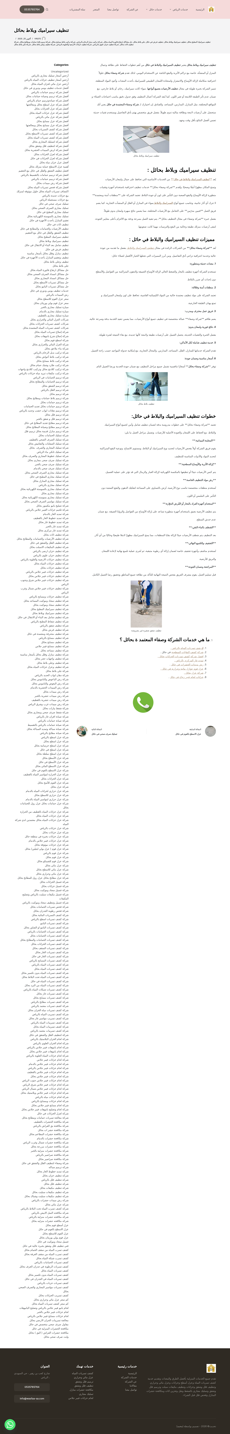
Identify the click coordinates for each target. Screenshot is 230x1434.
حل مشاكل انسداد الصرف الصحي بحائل (48, 274)
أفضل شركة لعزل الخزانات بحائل (51, 154)
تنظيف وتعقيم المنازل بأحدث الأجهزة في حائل (44, 257)
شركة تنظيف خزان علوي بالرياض (106, 44)
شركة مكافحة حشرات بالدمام (53, 1138)
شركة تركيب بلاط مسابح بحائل (63, 42)
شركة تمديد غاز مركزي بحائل (53, 530)
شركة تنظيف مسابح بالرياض (54, 637)
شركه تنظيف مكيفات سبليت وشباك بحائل (46, 1196)
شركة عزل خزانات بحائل (55, 832)
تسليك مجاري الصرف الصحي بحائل (50, 207)
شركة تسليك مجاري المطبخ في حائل (49, 476)
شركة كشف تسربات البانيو (54, 923)
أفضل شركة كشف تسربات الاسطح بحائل (47, 133)
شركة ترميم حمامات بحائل (54, 402)
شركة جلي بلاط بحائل (22, 44)
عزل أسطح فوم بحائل (57, 1225)
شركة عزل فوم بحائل (57, 857)
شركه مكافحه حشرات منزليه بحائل (50, 1220)
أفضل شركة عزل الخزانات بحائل (51, 108)
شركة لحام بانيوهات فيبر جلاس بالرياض (48, 1047)
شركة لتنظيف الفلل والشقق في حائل (49, 1034)
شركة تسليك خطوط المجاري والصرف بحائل (45, 456)
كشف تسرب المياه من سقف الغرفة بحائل (46, 1254)
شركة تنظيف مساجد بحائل (55, 650)
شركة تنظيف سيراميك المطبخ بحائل (50, 609)
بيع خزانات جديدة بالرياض (55, 195)
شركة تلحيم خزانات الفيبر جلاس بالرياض (47, 509)
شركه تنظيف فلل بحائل (56, 1183)
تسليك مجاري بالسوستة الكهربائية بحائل (48, 216)
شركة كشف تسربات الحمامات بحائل (49, 935)
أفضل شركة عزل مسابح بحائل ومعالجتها (47, 125)
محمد (180, 1426)
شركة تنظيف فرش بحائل (55, 629)
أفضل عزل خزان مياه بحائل (54, 162)
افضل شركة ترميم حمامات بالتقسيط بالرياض (45, 174)
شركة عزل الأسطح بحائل (55, 757)
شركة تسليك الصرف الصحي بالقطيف (49, 439)
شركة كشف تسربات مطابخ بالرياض (50, 1001)
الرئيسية (200, 9)
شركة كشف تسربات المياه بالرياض (50, 964)
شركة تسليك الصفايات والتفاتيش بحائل (48, 443)
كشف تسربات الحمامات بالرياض (51, 1262)
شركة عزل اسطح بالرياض (54, 737)
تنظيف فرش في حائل (154, 42)
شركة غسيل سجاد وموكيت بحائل (51, 890)
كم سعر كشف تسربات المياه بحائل (50, 1303)
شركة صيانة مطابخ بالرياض (54, 733)
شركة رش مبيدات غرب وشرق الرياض (48, 704)
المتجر (96, 9)
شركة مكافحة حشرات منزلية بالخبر (50, 1150)
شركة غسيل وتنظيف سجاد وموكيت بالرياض (45, 902)
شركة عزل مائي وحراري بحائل (52, 873)
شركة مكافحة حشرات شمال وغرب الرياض (46, 1142)
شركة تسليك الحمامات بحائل (53, 435)
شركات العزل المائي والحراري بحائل (49, 319)
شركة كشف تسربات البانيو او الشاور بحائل (46, 927)
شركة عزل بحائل (60, 786)
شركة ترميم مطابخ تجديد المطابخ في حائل (46, 422)
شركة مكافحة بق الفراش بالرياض (51, 1125)
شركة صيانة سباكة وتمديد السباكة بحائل (48, 728)
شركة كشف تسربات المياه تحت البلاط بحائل (45, 977)
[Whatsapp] (10, 1424)
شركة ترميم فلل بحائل (57, 414)
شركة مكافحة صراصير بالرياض (52, 1154)
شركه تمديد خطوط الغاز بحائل (53, 1171)
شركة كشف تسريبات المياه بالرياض (50, 1022)
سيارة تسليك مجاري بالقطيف (53, 315)
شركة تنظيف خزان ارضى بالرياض (51, 551)
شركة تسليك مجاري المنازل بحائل (51, 480)
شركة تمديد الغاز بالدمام (56, 514)
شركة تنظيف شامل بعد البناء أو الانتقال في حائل (43, 617)
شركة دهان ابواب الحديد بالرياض (51, 675)
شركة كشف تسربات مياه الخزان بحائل (48, 1010)
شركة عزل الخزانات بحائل (55, 778)
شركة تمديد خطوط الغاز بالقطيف (51, 518)
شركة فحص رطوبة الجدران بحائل (51, 910)
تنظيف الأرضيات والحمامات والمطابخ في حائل (44, 228)
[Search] (47, 9)
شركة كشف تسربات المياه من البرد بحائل (47, 985)
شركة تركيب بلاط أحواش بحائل (52, 356)
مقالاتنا (133, 1385)
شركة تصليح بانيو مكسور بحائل (52, 505)
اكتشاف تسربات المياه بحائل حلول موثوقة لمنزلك (43, 191)
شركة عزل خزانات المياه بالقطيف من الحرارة (44, 811)
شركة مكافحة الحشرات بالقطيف (51, 1121)
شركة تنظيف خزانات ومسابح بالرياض (49, 596)
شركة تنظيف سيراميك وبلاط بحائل (50, 613)
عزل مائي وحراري (83, 1377)
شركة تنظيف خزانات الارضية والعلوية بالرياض (74, 44)
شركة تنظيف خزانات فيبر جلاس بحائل (48, 576)
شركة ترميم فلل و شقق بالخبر (52, 418)
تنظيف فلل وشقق (83, 1385)
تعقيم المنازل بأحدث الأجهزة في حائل (49, 220)
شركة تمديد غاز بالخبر (57, 526)
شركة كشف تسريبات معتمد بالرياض (49, 1030)
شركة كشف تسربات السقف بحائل (50, 948)
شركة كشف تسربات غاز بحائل (52, 993)
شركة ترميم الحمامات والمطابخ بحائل (49, 381)
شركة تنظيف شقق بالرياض (54, 625)
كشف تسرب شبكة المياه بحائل (52, 1258)
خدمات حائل (155, 9)
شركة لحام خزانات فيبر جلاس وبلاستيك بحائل (45, 1092)
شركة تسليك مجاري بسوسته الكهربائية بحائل (45, 497)
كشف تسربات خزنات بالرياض (53, 1283)
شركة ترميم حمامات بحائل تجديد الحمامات (46, 406)
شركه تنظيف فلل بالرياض (55, 1179)
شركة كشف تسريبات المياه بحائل (51, 1026)
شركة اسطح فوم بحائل (56, 340)
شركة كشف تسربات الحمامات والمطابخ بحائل (44, 939)
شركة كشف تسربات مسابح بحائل (51, 997)
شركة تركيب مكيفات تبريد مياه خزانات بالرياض (44, 373)
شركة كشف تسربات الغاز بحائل (52, 952)
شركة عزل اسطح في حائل (54, 749)
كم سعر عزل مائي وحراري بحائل (51, 1299)
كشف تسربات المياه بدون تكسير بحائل (48, 1274)
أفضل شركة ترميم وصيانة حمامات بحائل (47, 96)
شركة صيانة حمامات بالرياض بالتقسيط (48, 724)
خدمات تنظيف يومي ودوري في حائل (49, 290)
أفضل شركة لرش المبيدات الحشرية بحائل (47, 150)
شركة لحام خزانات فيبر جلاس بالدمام (49, 1063)
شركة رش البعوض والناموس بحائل (50, 683)
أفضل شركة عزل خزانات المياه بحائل (49, 112)
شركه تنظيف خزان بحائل (55, 1175)
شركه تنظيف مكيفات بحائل (54, 1187)
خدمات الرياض (180, 9)
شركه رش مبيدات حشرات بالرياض (50, 1200)
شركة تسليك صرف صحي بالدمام (51, 468)
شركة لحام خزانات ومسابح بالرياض (50, 1101)
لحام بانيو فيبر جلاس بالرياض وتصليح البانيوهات (44, 1307)
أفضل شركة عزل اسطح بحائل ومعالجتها (47, 104)
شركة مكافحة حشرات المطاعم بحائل (49, 1134)
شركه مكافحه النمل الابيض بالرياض (50, 1212)
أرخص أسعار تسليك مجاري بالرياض (50, 75)
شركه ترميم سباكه (59, 1167)
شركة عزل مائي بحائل (57, 865)
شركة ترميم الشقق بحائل (55, 385)
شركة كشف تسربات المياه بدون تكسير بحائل (45, 972)
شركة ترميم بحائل (58, 393)
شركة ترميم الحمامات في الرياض (51, 377)
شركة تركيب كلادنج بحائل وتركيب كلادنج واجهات (43, 369)
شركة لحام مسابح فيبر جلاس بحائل (50, 1105)
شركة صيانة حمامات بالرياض (53, 720)
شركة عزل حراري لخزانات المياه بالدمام (47, 791)
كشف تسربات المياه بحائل (55, 1270)
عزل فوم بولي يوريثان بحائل (54, 1237)
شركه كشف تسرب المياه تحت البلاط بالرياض (45, 1208)
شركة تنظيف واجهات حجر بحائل (52, 658)
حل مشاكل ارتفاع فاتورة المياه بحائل (118, 42)
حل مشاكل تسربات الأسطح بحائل (51, 282)
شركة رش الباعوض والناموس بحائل (50, 679)
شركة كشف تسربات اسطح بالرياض (50, 919)
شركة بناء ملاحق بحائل (57, 348)
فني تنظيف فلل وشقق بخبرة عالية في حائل (46, 1245)
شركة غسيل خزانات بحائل (55, 886)
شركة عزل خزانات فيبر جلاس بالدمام (49, 840)
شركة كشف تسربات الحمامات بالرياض (48, 931)
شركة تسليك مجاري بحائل (55, 493)
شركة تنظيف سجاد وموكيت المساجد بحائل (46, 600)
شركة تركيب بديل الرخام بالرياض (89, 42)
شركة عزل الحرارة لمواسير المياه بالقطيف (46, 774)
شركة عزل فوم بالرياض (56, 853)
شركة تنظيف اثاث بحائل (56, 534)
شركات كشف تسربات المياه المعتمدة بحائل (46, 327)
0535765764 (32, 9)
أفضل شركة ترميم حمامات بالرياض (50, 92)
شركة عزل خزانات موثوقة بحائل (51, 844)
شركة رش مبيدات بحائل (56, 691)
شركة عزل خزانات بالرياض (54, 828)
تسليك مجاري (86, 1393)
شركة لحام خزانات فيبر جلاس (53, 1059)
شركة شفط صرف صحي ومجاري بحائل (48, 712)
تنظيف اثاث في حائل (58, 224)
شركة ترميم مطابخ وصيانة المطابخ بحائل (47, 427)
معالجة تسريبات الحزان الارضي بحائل (49, 1320)
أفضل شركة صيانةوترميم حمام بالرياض (48, 100)
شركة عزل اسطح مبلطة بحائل (52, 753)
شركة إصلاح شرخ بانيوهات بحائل (51, 336)
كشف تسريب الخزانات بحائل (53, 1295)
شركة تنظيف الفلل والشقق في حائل (49, 542)
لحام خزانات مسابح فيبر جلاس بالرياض (48, 1316)
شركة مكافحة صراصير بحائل (53, 1159)
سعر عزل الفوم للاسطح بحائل (53, 298)
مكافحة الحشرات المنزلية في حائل (50, 1328)
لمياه (74, 1373)
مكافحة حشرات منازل (81, 1389)
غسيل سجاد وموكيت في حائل (53, 1241)
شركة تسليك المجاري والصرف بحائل (49, 447)
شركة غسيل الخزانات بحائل (54, 881)
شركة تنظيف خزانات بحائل (54, 567)
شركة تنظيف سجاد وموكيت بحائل (51, 604)
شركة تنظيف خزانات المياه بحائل (51, 563)
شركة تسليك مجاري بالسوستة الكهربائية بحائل (44, 489)
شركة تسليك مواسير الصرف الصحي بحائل (46, 501)
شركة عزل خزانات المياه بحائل (52, 815)
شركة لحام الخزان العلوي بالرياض (51, 1043)
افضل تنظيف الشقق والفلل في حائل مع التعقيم (44, 170)
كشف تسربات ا (85, 1373)
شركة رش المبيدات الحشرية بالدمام (50, 687)
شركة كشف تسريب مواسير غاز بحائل (49, 1018)
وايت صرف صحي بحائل (56, 1336)
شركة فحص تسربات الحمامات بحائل (49, 906)
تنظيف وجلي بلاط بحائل (56, 261)
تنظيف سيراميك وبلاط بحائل (175, 42)
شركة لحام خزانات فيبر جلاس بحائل (50, 1076)
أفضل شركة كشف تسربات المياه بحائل (48, 137)
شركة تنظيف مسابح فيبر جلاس (52, 646)
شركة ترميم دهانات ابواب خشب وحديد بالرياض (44, 410)
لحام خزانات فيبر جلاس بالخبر (53, 1312)
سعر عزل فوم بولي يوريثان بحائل (51, 303)
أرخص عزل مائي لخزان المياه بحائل (50, 83)
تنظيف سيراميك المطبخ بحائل (198, 42)
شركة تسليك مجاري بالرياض (54, 485)
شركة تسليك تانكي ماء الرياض (53, 451)
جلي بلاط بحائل (139, 42)
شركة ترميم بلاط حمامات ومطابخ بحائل (35, 42)
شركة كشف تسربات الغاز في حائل (50, 956)
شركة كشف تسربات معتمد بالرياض (50, 1005)
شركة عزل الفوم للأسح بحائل (53, 782)
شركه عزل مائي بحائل (57, 1204)
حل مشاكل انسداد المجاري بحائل (51, 278)
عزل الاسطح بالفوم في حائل (53, 1229)
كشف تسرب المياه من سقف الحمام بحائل (46, 1249)
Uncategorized (60, 71)
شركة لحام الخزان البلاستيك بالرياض (49, 1039)
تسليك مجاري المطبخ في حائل (53, 212)
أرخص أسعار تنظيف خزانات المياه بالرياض (46, 79)
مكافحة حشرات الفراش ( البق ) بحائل (48, 1332)
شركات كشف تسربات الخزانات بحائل (49, 323)
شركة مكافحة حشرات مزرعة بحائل (50, 1146)
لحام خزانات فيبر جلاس (80, 1398)
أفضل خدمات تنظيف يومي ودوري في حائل (46, 87)
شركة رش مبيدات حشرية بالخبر (52, 695)
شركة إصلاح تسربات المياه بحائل (51, 331)
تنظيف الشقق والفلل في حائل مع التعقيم (47, 232)
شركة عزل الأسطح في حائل (54, 762)
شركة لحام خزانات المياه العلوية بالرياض (47, 1055)
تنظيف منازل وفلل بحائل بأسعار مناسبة (48, 253)
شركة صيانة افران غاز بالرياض (52, 716)
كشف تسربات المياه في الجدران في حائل (47, 1278)
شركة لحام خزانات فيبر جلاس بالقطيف (48, 1072)
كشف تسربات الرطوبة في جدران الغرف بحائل (44, 1266)
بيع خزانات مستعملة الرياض (54, 199)
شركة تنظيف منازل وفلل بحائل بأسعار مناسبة (44, 654)
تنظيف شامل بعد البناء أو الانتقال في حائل (47, 245)
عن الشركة (132, 9)
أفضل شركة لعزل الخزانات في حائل (49, 158)
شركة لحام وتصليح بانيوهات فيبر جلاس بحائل (45, 1109)
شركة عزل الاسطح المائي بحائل (52, 766)
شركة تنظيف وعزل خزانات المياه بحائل (48, 666)
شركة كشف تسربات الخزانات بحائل (50, 943)
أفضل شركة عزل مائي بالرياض (52, 116)
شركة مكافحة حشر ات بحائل (53, 1130)
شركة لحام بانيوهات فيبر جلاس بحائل (49, 1051)
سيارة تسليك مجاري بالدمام (54, 311)
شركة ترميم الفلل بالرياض (55, 389)
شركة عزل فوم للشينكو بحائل (53, 861)
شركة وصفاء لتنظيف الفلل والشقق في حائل (45, 1163)
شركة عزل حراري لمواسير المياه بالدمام (47, 799)
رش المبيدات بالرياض (57, 294)
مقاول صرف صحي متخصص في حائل (49, 1324)
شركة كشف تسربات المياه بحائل (51, 968)
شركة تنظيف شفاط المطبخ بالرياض (50, 621)
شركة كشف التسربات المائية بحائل (50, 915)
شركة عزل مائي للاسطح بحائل (52, 869)
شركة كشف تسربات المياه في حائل (50, 981)
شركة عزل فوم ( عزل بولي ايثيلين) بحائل (47, 848)
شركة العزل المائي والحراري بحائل (50, 344)
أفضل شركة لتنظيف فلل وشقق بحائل (49, 145)
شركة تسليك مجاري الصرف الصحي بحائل (47, 472)
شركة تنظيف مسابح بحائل (55, 642)
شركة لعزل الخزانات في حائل (53, 1113)
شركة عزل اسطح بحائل (56, 741)
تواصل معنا (113, 9)
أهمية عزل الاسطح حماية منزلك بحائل (49, 166)
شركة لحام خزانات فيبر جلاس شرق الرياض (46, 1084)
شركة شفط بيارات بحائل (56, 708)
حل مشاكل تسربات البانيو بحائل (52, 286)
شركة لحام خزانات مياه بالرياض (52, 1097)
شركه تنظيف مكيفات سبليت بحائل (50, 1192)
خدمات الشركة (129, 1377)
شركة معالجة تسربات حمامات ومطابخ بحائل (45, 1117)
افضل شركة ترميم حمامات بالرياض (50, 179)
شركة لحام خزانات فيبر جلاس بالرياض (48, 1068)
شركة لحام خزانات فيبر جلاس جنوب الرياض (45, 1080)
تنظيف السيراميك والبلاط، (141, 247)
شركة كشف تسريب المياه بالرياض (50, 1014)
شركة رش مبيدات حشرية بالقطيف (50, 699)
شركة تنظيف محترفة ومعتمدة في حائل (48, 633)
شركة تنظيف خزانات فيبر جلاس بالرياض (47, 571)
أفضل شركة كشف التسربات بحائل (50, 129)
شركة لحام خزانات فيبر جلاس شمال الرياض (45, 1088)
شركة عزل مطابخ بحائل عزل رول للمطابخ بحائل (43, 877)
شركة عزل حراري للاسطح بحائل (51, 795)
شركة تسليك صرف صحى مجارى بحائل (48, 460)
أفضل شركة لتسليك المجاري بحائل (50, 141)
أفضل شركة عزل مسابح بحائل (52, 121)
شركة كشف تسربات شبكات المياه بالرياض (46, 989)
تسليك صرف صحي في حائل (54, 203)
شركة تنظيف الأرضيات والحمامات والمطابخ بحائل (43, 538)
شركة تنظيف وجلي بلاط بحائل (43, 44)
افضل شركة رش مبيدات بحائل (52, 183)
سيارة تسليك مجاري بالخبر (55, 307)
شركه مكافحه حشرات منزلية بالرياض (49, 1216)
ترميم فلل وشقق (84, 1381)
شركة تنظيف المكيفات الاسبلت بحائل (49, 547)
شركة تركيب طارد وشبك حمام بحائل (49, 365)
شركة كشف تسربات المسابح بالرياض (49, 960)
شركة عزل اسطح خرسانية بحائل (51, 745)
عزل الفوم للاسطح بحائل (55, 1233)
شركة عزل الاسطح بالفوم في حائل (50, 770)
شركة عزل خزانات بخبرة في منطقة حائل (47, 836)
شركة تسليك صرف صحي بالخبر (52, 464)
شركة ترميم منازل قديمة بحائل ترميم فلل (46, 431)
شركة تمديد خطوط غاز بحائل (53, 522)
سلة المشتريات (77, 9)
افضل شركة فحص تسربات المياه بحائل (48, 187)
